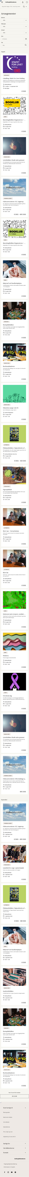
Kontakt (5, 1152)
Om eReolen (6, 1122)
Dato (2, 36)
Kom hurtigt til (8, 1108)
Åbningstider (6, 1112)
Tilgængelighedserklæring (10, 1164)
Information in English (9, 1167)
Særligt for (6, 1143)
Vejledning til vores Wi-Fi (9, 1136)
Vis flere (14, 1096)
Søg (2, 42)
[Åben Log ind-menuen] (23, 2)
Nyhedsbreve (6, 1127)
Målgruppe (3, 24)
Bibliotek (3, 17)
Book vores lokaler (7, 1117)
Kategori (3, 30)
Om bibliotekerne (8, 1148)
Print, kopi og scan (7, 1132)
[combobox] (14, 6)
